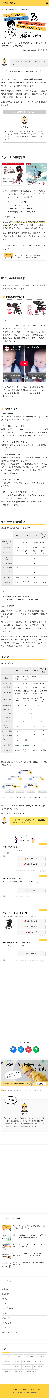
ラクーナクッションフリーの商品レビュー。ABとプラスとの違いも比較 (28, 1227)
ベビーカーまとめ (9, 1332)
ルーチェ (16, 1366)
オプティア (6, 1299)
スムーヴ (6, 1318)
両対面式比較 (25, 9)
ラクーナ (30, 1090)
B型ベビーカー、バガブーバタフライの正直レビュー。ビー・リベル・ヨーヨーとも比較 (29, 1254)
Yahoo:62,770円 (32, 932)
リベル (6, 1366)
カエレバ (44, 935)
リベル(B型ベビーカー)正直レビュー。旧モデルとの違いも (28, 1264)
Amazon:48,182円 (32, 858)
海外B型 (7, 1371)
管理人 (24, 1114)
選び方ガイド (31, 1371)
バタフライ (6, 1323)
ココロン (6, 1304)
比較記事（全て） (14, 9)
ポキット (7, 1362)
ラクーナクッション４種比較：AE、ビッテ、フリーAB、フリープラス (28, 1245)
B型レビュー (7, 1289)
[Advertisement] (24, 1011)
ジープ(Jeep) (7, 1308)
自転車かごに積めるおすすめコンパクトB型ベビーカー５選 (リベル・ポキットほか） (29, 1236)
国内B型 (27, 1366)
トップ (5, 10)
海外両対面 (18, 1371)
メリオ (17, 1362)
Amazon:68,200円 (32, 926)
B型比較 (5, 1294)
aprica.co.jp (9, 320)
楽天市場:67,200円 (32, 921)
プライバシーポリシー (19, 1389)
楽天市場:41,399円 (32, 864)
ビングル (6, 1328)
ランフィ (38, 1362)
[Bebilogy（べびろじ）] (9, 3)
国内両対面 (37, 1090)
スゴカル (6, 1313)
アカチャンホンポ (31, 890)
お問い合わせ (36, 1389)
